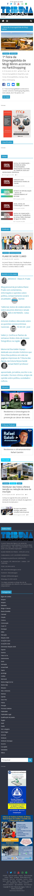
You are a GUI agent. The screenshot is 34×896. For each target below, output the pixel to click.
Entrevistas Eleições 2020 (8, 647)
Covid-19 (3, 626)
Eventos (3, 652)
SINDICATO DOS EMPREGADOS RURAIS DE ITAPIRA (21, 181)
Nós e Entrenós (5, 691)
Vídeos (3, 753)
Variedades (4, 750)
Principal (3, 705)
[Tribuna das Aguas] (3, 21)
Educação (13, 483)
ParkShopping (11, 80)
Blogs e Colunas (6, 608)
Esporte (3, 649)
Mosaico (3, 688)
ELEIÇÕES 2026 (5, 644)
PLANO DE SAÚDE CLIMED (14, 256)
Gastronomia (5, 658)
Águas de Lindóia (6, 596)
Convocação (4, 623)
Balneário (4, 605)
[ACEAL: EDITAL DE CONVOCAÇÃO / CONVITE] (7, 203)
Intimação (4, 664)
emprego (21, 77)
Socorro (3, 744)
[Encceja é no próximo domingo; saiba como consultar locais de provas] (7, 508)
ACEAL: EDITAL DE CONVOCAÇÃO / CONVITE (21, 205)
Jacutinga (3, 673)
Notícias (3, 694)
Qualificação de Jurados (8, 717)
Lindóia (3, 676)
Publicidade (14, 53)
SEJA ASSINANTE (19, 885)
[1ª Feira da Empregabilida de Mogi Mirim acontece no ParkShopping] (17, 34)
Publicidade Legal (6, 714)
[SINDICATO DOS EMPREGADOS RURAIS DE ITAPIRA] (7, 179)
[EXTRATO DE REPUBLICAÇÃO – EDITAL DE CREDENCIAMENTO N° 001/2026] (7, 190)
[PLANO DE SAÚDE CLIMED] (17, 234)
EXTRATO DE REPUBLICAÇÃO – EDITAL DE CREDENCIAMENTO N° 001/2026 (22, 193)
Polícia (3, 702)
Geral (2, 661)
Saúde (3, 726)
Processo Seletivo (6, 708)
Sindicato (5, 253)
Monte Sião (4, 685)
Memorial (4, 679)
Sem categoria (5, 729)
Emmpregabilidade (12, 77)
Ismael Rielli (4, 667)
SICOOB (3, 735)
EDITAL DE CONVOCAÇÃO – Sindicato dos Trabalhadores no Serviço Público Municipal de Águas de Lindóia (22, 216)
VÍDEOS (20, 883)
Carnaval (3, 614)
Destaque (5, 53)
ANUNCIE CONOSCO (8, 885)
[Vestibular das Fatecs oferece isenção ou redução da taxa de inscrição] (17, 464)
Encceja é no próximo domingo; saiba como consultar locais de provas (21, 510)
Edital (2, 632)
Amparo (3, 599)
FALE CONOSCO (28, 885)
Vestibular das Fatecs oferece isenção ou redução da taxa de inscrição (16, 489)
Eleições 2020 (5, 638)
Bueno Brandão (5, 611)
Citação (3, 617)
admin (17, 259)
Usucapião (4, 747)
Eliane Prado (22, 71)
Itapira (3, 670)
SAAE (2, 723)
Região (19, 483)
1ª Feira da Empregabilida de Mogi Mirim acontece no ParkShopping (16, 62)
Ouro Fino (4, 700)
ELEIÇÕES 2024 (5, 641)
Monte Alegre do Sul (7, 682)
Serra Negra (4, 732)
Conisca (3, 620)
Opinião (3, 697)
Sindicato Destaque (15, 253)
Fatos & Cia (4, 655)
